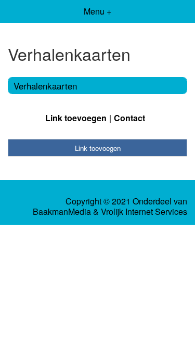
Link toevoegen (76, 118)
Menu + (97, 11)
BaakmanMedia (62, 212)
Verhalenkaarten (45, 85)
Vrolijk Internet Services (144, 212)
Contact (129, 118)
